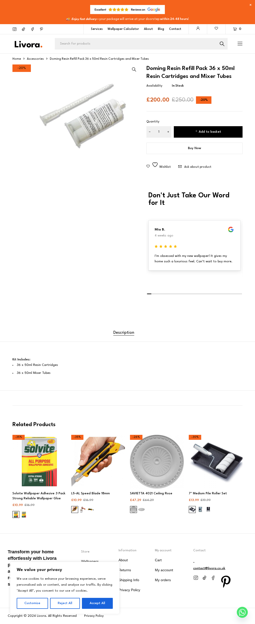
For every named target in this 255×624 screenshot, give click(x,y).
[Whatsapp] (242, 612)
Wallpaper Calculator (123, 29)
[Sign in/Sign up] (198, 29)
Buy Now (194, 148)
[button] (134, 69)
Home (16, 58)
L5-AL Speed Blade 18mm (90, 493)
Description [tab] (123, 333)
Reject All (65, 603)
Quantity (152, 121)
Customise (32, 603)
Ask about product (197, 167)
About (148, 29)
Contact (175, 29)
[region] (65, 588)
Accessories (35, 58)
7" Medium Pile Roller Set (208, 493)
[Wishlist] (216, 29)
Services (97, 29)
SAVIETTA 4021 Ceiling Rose (151, 493)
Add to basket (210, 131)
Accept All (97, 603)
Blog (161, 29)
